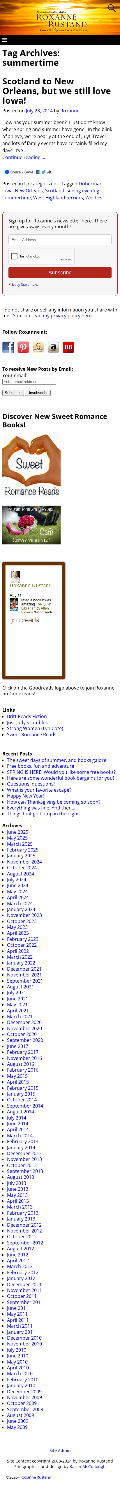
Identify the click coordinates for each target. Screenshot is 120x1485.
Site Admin (60, 1450)
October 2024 (22, 867)
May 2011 (17, 1314)
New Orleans (29, 190)
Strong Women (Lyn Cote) (35, 728)
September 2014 (25, 1106)
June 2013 (17, 1189)
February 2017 (22, 1052)
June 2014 (17, 1123)
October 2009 (22, 1403)
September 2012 (25, 1242)
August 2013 (20, 1177)
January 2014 (21, 1147)
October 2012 (22, 1236)
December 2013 (24, 1153)
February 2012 (22, 1272)
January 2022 (21, 963)
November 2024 (24, 862)
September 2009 (25, 1409)
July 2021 (16, 992)
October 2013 (22, 1165)
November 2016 (24, 1058)
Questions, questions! (31, 784)
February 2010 (22, 1379)
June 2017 (17, 1046)
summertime (16, 197)
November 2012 (24, 1231)
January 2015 (21, 1094)
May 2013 (17, 1195)
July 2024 (16, 879)
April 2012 (18, 1260)
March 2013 (20, 1207)
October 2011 (22, 1296)
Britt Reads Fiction (27, 716)
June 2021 (17, 998)
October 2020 (22, 1034)
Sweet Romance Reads (32, 734)
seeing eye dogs (84, 190)
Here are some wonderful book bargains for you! (60, 778)
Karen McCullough (88, 1466)
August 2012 (20, 1248)
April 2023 (18, 933)
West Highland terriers (58, 197)
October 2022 (22, 945)
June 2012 (17, 1254)
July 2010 (16, 1350)
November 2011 (24, 1290)
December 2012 (24, 1225)
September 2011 (25, 1302)
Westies (94, 197)
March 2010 (20, 1373)
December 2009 (24, 1391)
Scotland (54, 190)
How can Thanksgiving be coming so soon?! (54, 802)
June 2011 (17, 1308)
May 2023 (17, 927)
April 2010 (18, 1367)
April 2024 (18, 897)
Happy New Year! (25, 796)
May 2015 (17, 1076)
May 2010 (17, 1362)
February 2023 (22, 939)
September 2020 (25, 1040)
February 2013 (22, 1213)
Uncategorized (40, 183)
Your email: (14, 375)
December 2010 (24, 1338)
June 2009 (17, 1421)
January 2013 (21, 1219)
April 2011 (18, 1320)
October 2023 (22, 921)
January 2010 (21, 1385)
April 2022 (18, 951)
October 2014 (22, 1099)
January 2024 (21, 909)
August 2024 (20, 874)
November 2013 (24, 1159)
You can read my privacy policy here (52, 315)
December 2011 (24, 1284)
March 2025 (20, 844)
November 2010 (24, 1343)
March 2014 (20, 1135)
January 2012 (21, 1278)
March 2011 (20, 1326)
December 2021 (24, 969)
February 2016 (22, 1070)
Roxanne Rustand (35, 1477)
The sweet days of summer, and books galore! (57, 760)
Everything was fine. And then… (41, 808)
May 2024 (17, 891)
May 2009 (17, 1427)
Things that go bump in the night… (44, 813)
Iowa (7, 190)
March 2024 (20, 903)
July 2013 (16, 1183)
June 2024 (17, 885)
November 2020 (24, 1028)
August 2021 (20, 986)
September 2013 (25, 1171)
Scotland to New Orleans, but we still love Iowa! (56, 90)
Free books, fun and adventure (40, 766)
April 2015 (18, 1082)
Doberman (91, 183)
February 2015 (22, 1088)
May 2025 (17, 838)
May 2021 (17, 1004)
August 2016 (20, 1064)
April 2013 (18, 1201)
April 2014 (18, 1129)
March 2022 (20, 957)
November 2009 (24, 1397)
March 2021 (20, 1016)
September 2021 (25, 981)
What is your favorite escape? (39, 790)
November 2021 (24, 975)
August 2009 (20, 1415)
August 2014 (20, 1111)
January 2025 (21, 855)
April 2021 (18, 1010)
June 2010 (17, 1355)
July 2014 (16, 1118)
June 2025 (17, 832)
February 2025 (22, 850)
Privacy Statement (23, 284)
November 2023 (24, 915)
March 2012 (20, 1266)
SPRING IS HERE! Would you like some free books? (61, 772)
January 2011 (21, 1332)
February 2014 (22, 1141)
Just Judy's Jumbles (27, 722)
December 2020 (24, 1022)
